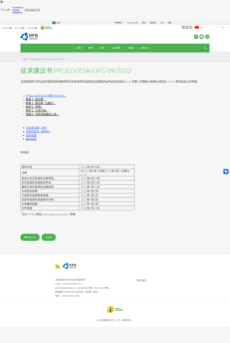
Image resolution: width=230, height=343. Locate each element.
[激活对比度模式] (190, 27)
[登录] (2, 2)
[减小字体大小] (187, 27)
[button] (79, 48)
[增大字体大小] (183, 27)
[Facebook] (196, 36)
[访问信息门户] (115, 311)
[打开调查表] (205, 48)
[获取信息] (46, 27)
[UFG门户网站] (29, 39)
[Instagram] (207, 36)
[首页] (57, 268)
